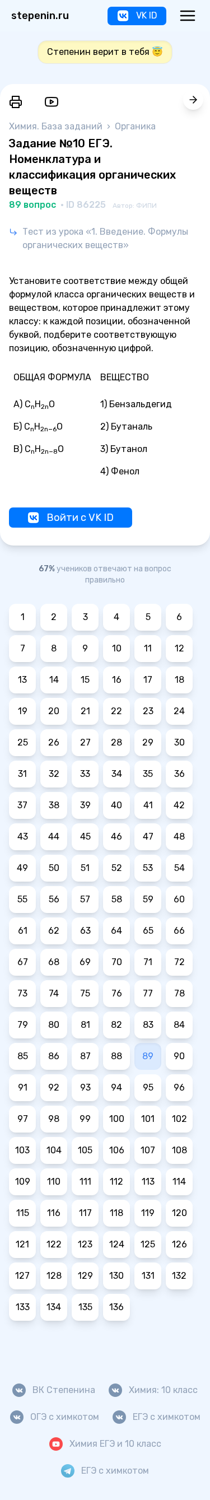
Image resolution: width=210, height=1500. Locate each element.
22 (116, 711)
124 (116, 1244)
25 (22, 742)
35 (148, 773)
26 (53, 742)
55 (22, 899)
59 (148, 899)
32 (54, 773)
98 (53, 1119)
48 (179, 836)
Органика (135, 126)
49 (22, 868)
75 (85, 993)
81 (85, 1024)
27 (85, 742)
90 (179, 1056)
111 (85, 1181)
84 (179, 1024)
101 (148, 1119)
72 (179, 962)
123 (85, 1244)
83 (148, 1024)
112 (116, 1181)
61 (22, 930)
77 (148, 993)
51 (85, 868)
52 (116, 868)
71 (147, 962)
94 (116, 1087)
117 (85, 1213)
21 (85, 711)
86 (53, 1056)
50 (54, 868)
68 (53, 962)
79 (22, 1024)
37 (22, 805)
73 (22, 993)
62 (53, 930)
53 (148, 868)
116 (53, 1213)
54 (179, 868)
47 (148, 836)
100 (116, 1119)
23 (148, 711)
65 (148, 930)
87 (85, 1056)
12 (179, 648)
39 (85, 805)
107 (148, 1150)
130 (116, 1275)
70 (116, 962)
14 (54, 679)
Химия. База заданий (57, 126)
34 (116, 773)
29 (147, 742)
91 (22, 1087)
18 (179, 679)
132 (179, 1275)
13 (22, 679)
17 (147, 679)
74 (54, 993)
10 (117, 648)
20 (53, 711)
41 (148, 805)
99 (85, 1119)
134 (53, 1307)
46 (116, 836)
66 (179, 930)
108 (179, 1150)
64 (116, 930)
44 (53, 836)
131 (148, 1275)
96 (179, 1087)
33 (85, 773)
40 (116, 805)
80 (53, 1024)
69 (85, 962)
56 (54, 899)
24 (179, 711)
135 (85, 1307)
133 (23, 1307)
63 (85, 930)
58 (116, 899)
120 (179, 1213)
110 (53, 1181)
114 (179, 1181)
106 (116, 1150)
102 (179, 1119)
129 (85, 1275)
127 (22, 1275)
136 (116, 1307)
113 (148, 1181)
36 (179, 773)
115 (22, 1213)
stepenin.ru (40, 16)
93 (85, 1087)
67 (22, 962)
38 (54, 805)
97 (22, 1119)
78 (179, 993)
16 (117, 679)
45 (85, 836)
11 (148, 648)
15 (85, 679)
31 (22, 773)
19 (22, 711)
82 (116, 1024)
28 (116, 742)
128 (54, 1275)
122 (54, 1244)
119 (148, 1213)
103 (22, 1150)
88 (116, 1056)
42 (179, 805)
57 (85, 899)
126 (179, 1244)
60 (179, 899)
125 (148, 1244)
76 (116, 993)
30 (179, 742)
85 (22, 1056)
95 (148, 1087)
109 (22, 1181)
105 (85, 1150)
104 (54, 1150)
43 (22, 836)
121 (22, 1244)
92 (53, 1087)
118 (116, 1213)
